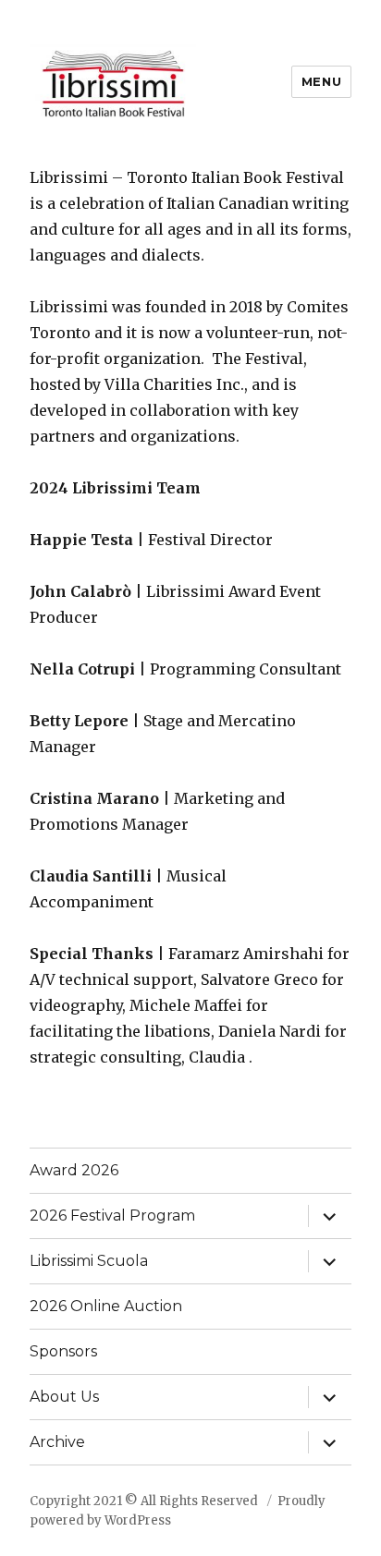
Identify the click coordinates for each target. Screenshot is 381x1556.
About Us (64, 1396)
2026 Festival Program (112, 1215)
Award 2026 (74, 1170)
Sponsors (63, 1351)
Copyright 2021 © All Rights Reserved (145, 1501)
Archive (57, 1442)
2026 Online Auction (106, 1306)
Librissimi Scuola (89, 1261)
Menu (321, 81)
